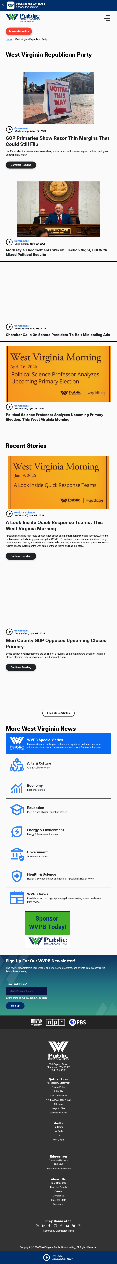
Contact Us (58, 1195)
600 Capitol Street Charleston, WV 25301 (59, 1066)
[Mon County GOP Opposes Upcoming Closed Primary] (58, 600)
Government (21, 128)
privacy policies (38, 997)
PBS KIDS (58, 1164)
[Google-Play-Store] (43, 1226)
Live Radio (59, 1131)
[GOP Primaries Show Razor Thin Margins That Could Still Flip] (58, 98)
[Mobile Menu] (107, 18)
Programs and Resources (58, 1168)
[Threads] (61, 1226)
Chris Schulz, (22, 243)
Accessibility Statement (58, 1083)
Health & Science (24, 512)
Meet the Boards (58, 1187)
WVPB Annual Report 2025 (59, 1100)
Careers (58, 1191)
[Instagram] (55, 1226)
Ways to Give (58, 1108)
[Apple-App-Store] (37, 1226)
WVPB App (58, 1140)
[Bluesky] (73, 1226)
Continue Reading (21, 164)
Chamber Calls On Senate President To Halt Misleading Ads (58, 335)
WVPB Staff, (21, 408)
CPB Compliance (58, 1095)
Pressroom (58, 1204)
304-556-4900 (58, 1070)
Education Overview (58, 1160)
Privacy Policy (58, 1087)
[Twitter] (79, 1226)
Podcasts (58, 1127)
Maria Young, (22, 131)
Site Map (58, 1104)
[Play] (9, 129)
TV (58, 1135)
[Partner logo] (36, 1022)
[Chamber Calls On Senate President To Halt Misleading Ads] (58, 294)
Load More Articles (58, 713)
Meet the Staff (58, 1200)
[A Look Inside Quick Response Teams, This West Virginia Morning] (58, 482)
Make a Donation (19, 31)
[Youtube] (67, 1226)
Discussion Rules (58, 1112)
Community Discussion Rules (58, 1230)
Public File (58, 1091)
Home (9, 39)
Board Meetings (58, 1183)
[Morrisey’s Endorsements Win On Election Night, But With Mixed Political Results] (58, 209)
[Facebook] (49, 1226)
